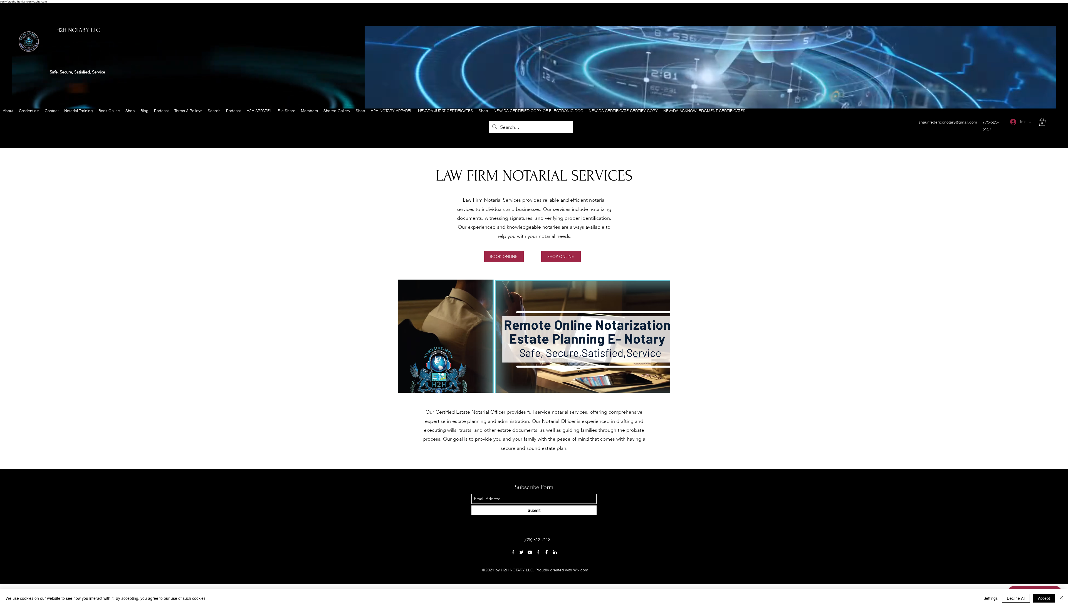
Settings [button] (990, 598)
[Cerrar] (1061, 598)
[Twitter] (521, 552)
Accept (1044, 598)
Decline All (1016, 598)
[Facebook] (513, 552)
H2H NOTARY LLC (78, 30)
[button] (1042, 122)
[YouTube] (530, 552)
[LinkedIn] (555, 552)
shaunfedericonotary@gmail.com (948, 122)
